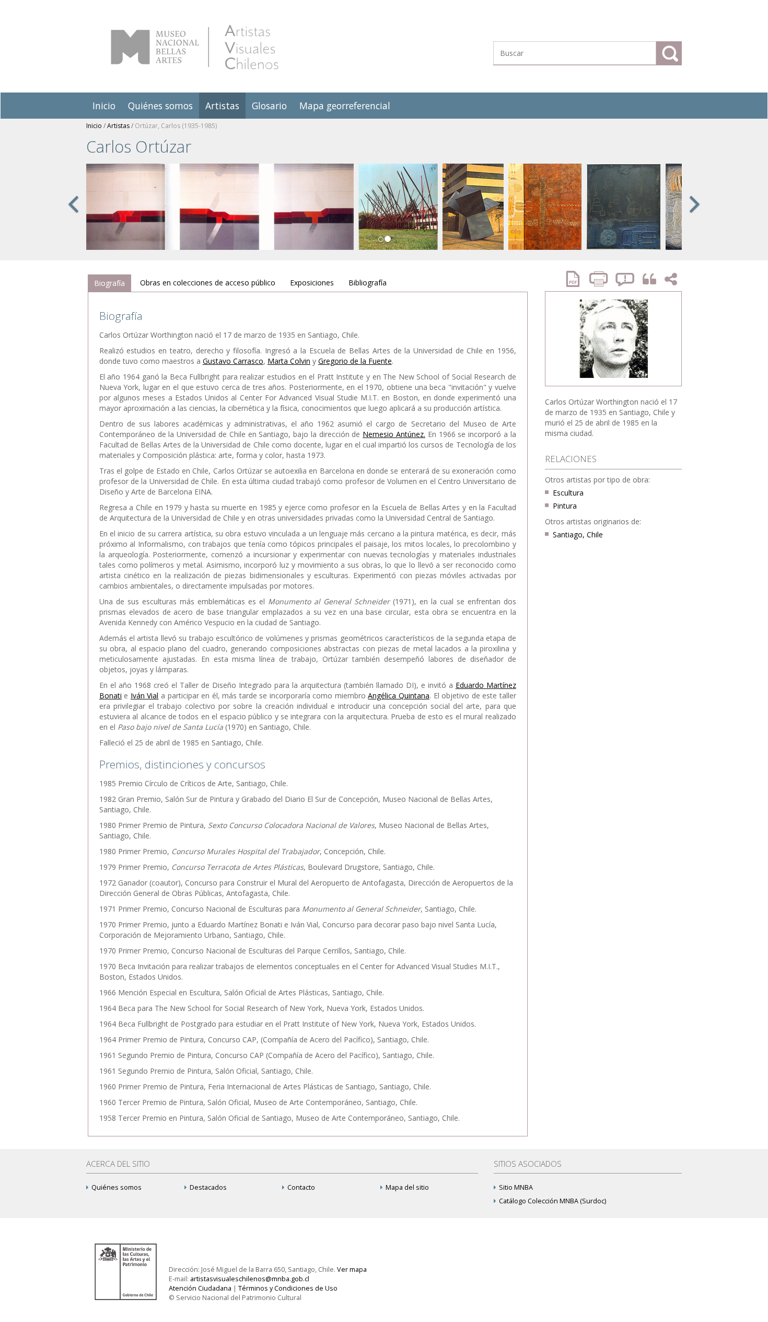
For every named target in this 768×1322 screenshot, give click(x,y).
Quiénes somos (160, 105)
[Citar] (646, 279)
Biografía (109, 283)
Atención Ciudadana (200, 1288)
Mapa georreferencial (344, 105)
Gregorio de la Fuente (355, 361)
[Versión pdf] (576, 279)
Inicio (103, 105)
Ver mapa (352, 1269)
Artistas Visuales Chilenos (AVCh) (194, 47)
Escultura (568, 493)
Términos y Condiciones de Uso (288, 1288)
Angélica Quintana (398, 695)
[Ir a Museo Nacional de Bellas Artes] (127, 1271)
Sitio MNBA (516, 1187)
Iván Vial (145, 695)
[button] (73, 215)
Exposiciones (312, 283)
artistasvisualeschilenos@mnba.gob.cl (249, 1278)
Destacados (208, 1187)
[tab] (109, 283)
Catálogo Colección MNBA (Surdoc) (552, 1201)
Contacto (301, 1187)
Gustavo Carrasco (233, 361)
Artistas (222, 105)
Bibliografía (367, 283)
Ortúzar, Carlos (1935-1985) (176, 125)
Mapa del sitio (407, 1187)
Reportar (625, 279)
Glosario (269, 105)
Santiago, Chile (578, 534)
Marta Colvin (288, 361)
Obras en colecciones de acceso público (207, 283)
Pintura (565, 506)
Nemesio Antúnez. (394, 434)
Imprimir (599, 279)
